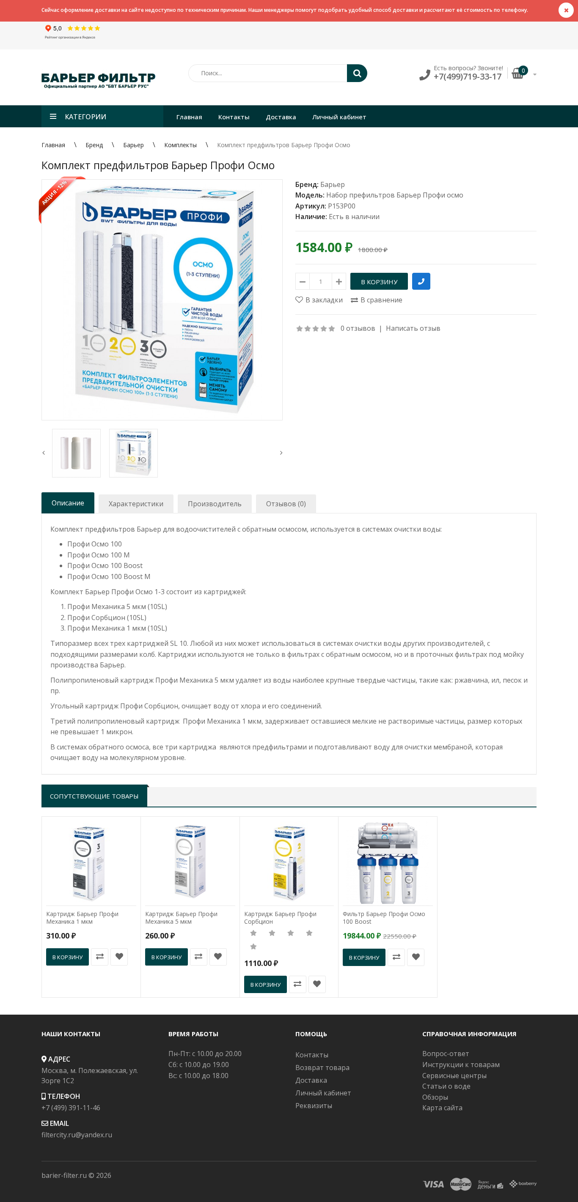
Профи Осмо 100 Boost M (109, 576)
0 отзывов (358, 328)
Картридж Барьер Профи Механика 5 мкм (181, 917)
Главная (53, 145)
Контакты (311, 1054)
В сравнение (381, 300)
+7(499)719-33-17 (467, 76)
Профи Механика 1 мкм (106, 628)
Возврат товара (322, 1067)
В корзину (67, 957)
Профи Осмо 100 (94, 544)
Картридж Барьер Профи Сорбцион (280, 917)
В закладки (324, 300)
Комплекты (180, 145)
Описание (68, 503)
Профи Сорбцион (96, 617)
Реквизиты (313, 1105)
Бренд (94, 145)
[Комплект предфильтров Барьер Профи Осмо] (162, 300)
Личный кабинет (323, 1093)
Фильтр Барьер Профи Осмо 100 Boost (384, 917)
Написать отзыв (413, 328)
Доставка (311, 1080)
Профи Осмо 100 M (98, 555)
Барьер (133, 145)
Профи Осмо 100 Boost (105, 565)
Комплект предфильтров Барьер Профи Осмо (283, 145)
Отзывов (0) (286, 503)
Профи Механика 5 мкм (106, 606)
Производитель (215, 503)
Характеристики (136, 503)
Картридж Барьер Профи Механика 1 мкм (82, 917)
